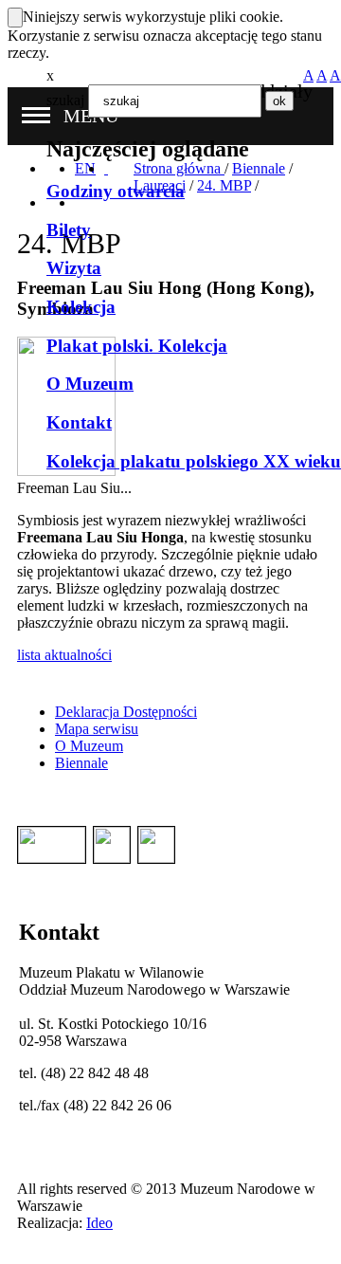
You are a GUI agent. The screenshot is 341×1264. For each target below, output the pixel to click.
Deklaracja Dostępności (126, 712)
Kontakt (79, 422)
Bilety (68, 230)
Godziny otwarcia (115, 191)
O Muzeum (90, 384)
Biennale (81, 763)
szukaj (65, 100)
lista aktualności (64, 655)
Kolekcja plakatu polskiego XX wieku (193, 461)
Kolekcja (81, 307)
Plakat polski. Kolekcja (136, 346)
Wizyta (73, 268)
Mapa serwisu (96, 729)
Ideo (99, 1223)
